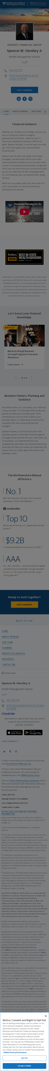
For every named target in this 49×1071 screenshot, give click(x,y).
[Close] (46, 1016)
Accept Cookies (24, 1066)
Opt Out (24, 1058)
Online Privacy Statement (15, 1052)
